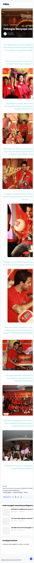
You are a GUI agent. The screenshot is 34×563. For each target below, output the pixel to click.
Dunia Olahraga (18, 492)
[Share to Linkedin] (18, 497)
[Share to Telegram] (20, 497)
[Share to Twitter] (12, 497)
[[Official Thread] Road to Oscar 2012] (6, 512)
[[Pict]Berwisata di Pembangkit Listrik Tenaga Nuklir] (6, 530)
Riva (26, 492)
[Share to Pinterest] (15, 497)
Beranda (6, 25)
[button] (24, 497)
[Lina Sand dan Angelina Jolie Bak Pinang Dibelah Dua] (6, 521)
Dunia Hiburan (13, 25)
